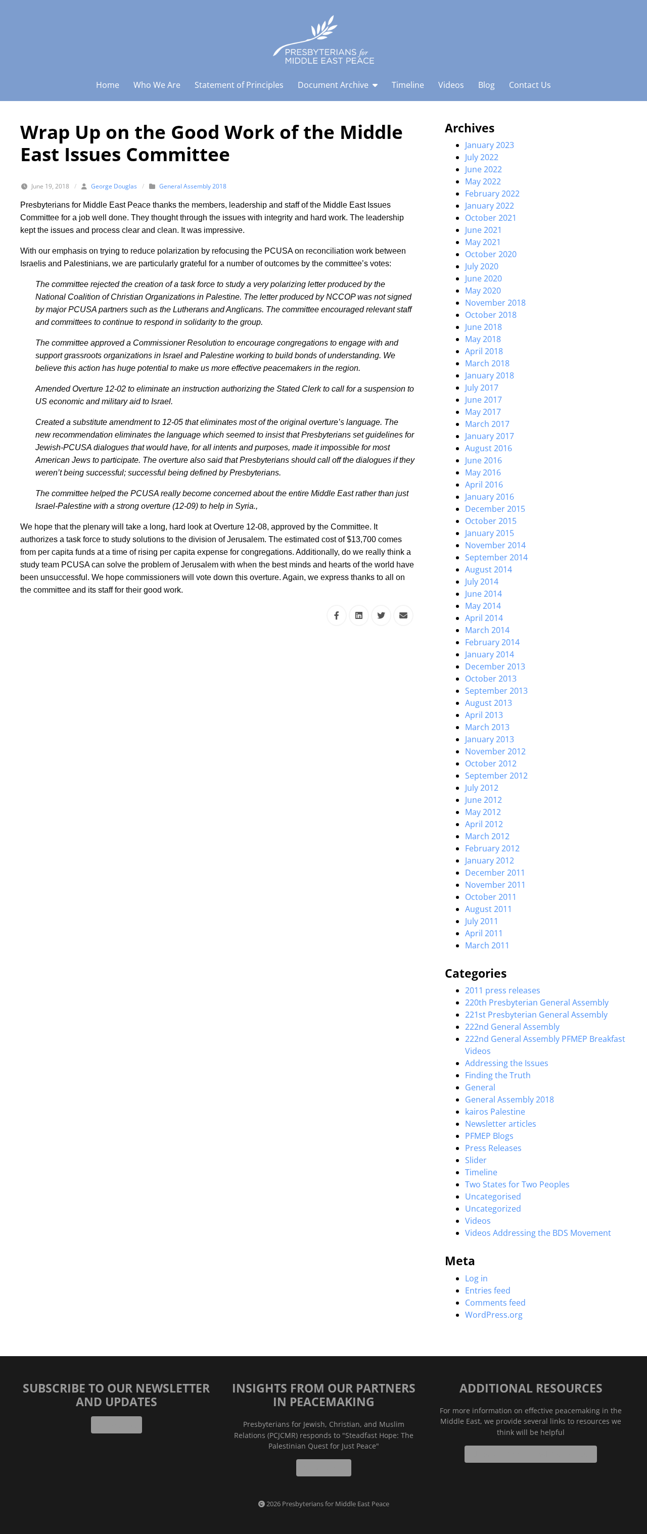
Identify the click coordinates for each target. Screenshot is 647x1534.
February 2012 (492, 848)
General (480, 1087)
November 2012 (495, 751)
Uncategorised (493, 1196)
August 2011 (488, 909)
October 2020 (491, 254)
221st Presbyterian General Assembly (536, 1014)
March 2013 (487, 727)
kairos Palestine (495, 1111)
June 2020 (483, 278)
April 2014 (484, 618)
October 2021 (491, 217)
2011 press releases (502, 990)
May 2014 (483, 605)
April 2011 (484, 933)
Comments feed (495, 1302)
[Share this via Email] (403, 615)
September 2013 (496, 690)
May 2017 (483, 411)
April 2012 (484, 824)
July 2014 (481, 581)
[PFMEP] (323, 39)
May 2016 (483, 472)
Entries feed (488, 1290)
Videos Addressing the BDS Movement (538, 1232)
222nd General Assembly (512, 1026)
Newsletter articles (500, 1123)
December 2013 (495, 666)
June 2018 (483, 326)
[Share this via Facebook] (337, 615)
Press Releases (493, 1148)
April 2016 (484, 484)
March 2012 (487, 836)
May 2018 (483, 339)
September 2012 (496, 775)
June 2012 (483, 799)
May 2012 (483, 812)
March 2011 (487, 945)
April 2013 (484, 715)
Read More (323, 1467)
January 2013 (489, 739)
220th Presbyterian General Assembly (537, 1002)
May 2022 (483, 181)
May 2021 (483, 242)
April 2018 (484, 351)
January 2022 (489, 205)
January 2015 (489, 533)
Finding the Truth (498, 1075)
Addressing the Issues (506, 1063)
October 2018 (491, 314)
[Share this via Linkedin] (359, 615)
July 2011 (481, 921)
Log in (476, 1278)
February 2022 (492, 193)
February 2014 (492, 642)
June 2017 (483, 399)
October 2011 (491, 896)
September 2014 (496, 557)
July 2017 (481, 387)
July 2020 (481, 266)
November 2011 (495, 884)
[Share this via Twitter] (381, 615)
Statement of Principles (239, 84)
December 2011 (495, 872)
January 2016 (489, 496)
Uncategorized (493, 1208)
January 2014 (489, 654)
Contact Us (530, 84)
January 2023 (489, 145)
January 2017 (489, 436)
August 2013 (488, 702)
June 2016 (483, 460)
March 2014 (487, 630)
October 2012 (491, 763)
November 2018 (495, 302)
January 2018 (489, 375)
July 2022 (481, 157)
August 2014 (488, 569)
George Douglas (114, 186)
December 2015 (495, 508)
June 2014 (483, 593)
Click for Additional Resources (531, 1454)
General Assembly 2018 (192, 186)
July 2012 (481, 787)
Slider (476, 1160)
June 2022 (483, 169)
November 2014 (495, 545)
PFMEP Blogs (489, 1135)
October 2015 (491, 520)
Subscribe (116, 1424)
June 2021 (483, 229)
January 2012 (489, 860)
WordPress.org (494, 1314)
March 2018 (487, 363)
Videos (451, 84)
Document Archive (333, 84)
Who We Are (156, 84)
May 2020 (483, 290)
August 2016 (488, 448)
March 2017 (487, 423)
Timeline (408, 84)
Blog (486, 84)
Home (107, 84)
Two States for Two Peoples (517, 1184)
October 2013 (491, 678)
